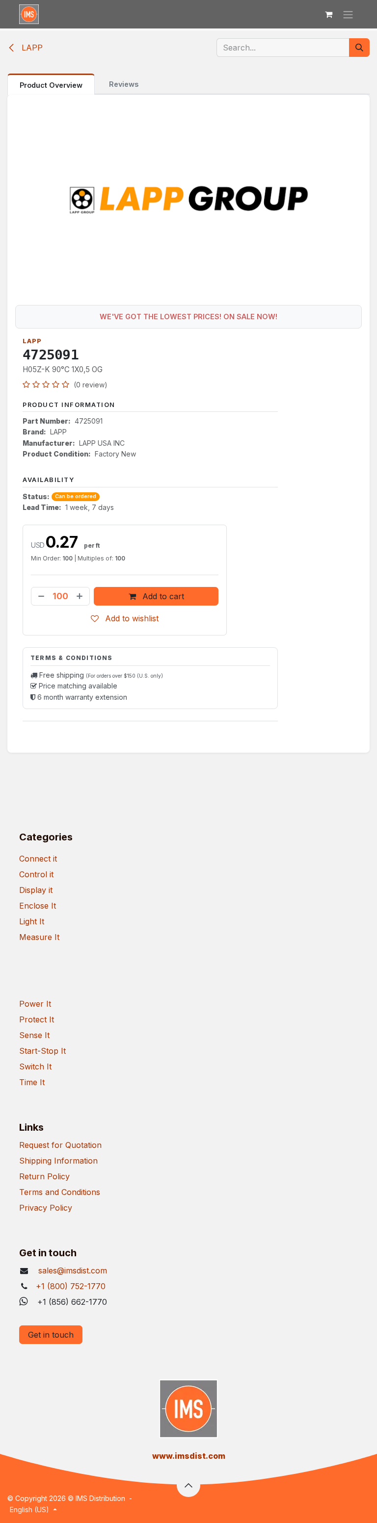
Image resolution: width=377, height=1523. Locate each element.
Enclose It (37, 906)
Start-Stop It (42, 1051)
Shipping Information (58, 1161)
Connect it (38, 858)
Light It (31, 921)
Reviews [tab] (123, 84)
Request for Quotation (60, 1145)
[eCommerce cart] (328, 14)
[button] (188, 1485)
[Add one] (80, 596)
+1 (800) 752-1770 (71, 1286)
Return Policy (44, 1176)
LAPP (31, 47)
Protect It (36, 1019)
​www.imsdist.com (188, 1456)
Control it (36, 874)
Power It (35, 1004)
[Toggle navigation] (348, 14)
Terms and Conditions (59, 1192)
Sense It (34, 1035)
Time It (32, 1082)
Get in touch (51, 1335)
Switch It (35, 1066)
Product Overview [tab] (51, 85)
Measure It (39, 937)
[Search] (359, 47)
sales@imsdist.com (71, 1270)
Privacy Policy (45, 1208)
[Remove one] (40, 596)
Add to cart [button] (162, 596)
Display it (36, 890)
